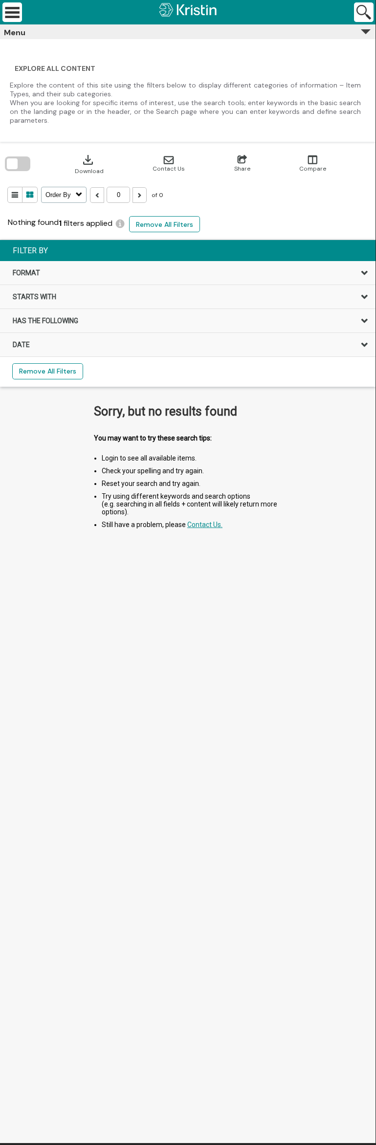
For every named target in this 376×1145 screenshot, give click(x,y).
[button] (169, 164)
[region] (188, 313)
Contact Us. (204, 524)
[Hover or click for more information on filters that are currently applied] (120, 224)
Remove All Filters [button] (164, 224)
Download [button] (89, 164)
